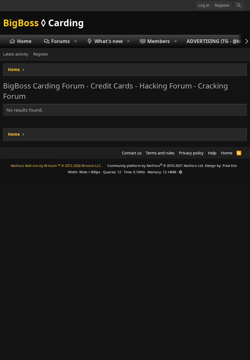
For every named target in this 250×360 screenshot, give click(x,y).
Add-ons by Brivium (56, 165)
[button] (76, 41)
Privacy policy (191, 153)
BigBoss (43, 22)
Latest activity (15, 54)
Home (24, 41)
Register (40, 54)
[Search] (239, 5)
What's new (109, 41)
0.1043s (139, 172)
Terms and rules (160, 153)
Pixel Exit (230, 165)
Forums (60, 41)
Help (212, 153)
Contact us (131, 153)
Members (158, 41)
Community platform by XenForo (155, 165)
